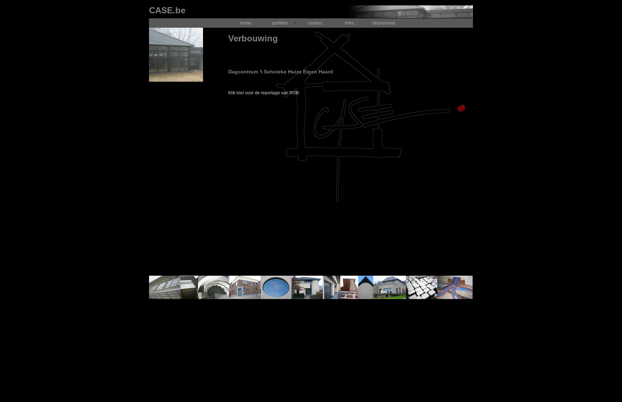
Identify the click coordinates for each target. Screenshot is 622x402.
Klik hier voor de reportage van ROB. (264, 92)
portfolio (280, 23)
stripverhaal (383, 23)
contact (315, 23)
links (349, 23)
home (245, 23)
